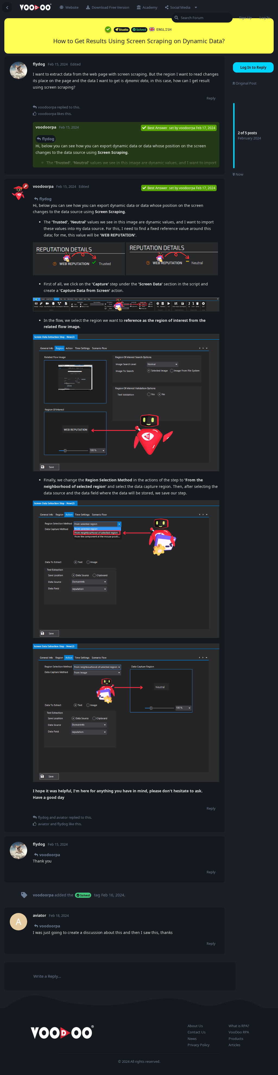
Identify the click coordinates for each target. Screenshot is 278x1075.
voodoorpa (49, 854)
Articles (234, 1044)
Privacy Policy (199, 1044)
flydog (48, 138)
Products (236, 1038)
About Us (195, 1025)
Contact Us (197, 1032)
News (192, 1038)
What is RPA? (239, 1025)
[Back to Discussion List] (7, 7)
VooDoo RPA (239, 1032)
